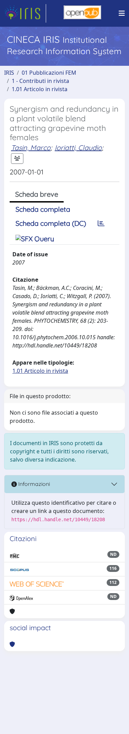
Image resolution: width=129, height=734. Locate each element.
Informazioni (33, 483)
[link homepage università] (82, 13)
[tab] (101, 223)
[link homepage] (25, 13)
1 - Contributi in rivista (40, 81)
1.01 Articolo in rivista (39, 89)
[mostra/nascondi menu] (122, 13)
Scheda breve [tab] (36, 194)
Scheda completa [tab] (42, 209)
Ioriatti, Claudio (78, 147)
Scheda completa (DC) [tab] (50, 223)
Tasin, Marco (31, 147)
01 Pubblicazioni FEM (49, 72)
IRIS (9, 72)
